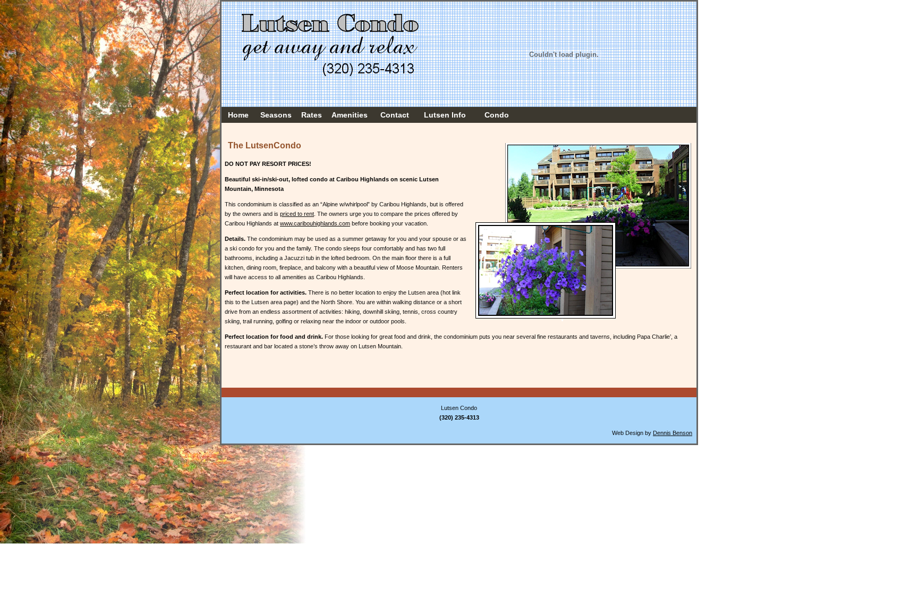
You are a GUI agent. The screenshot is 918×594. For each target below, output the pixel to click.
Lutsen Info (445, 115)
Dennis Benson (672, 433)
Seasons (276, 115)
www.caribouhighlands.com (315, 223)
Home (238, 115)
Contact (394, 115)
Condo (496, 115)
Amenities (350, 115)
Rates (311, 115)
